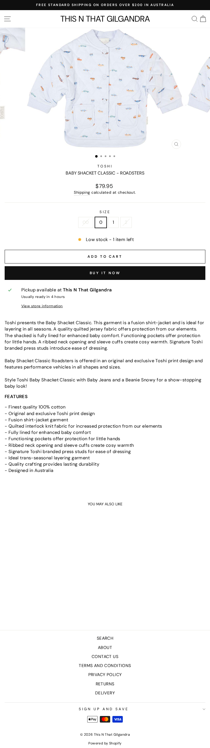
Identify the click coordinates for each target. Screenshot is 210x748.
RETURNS (105, 684)
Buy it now (105, 273)
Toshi (105, 166)
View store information (42, 306)
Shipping (82, 192)
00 (86, 222)
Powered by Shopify (104, 743)
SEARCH (105, 638)
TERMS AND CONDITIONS (105, 665)
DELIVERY (105, 693)
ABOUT (105, 647)
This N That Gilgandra (105, 19)
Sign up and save (104, 709)
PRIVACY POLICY (105, 674)
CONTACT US (105, 656)
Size (105, 212)
